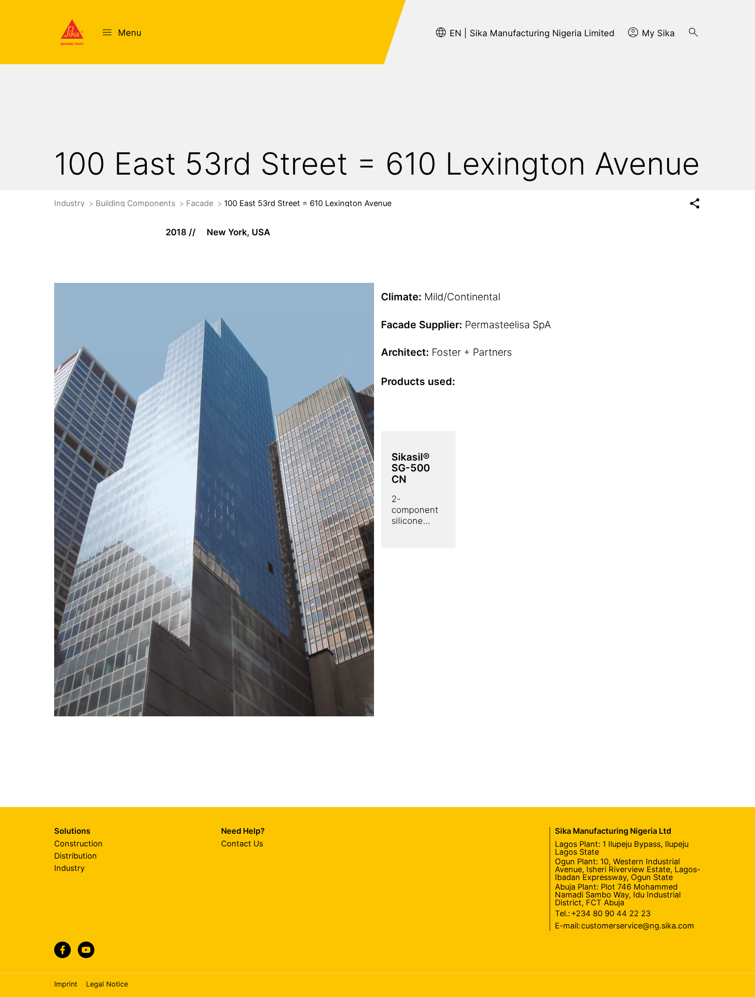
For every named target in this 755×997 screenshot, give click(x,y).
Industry (70, 203)
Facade (200, 203)
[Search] (693, 32)
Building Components (136, 203)
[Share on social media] (694, 203)
